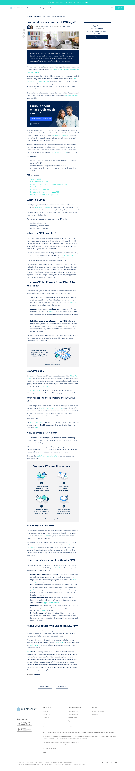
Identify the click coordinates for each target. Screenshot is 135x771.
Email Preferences (58, 764)
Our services (30, 8)
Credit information (73, 727)
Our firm (50, 8)
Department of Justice (37, 422)
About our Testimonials (79, 764)
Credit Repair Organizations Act (46, 456)
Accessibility (68, 764)
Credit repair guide (73, 711)
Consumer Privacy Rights (50, 762)
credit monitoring (67, 255)
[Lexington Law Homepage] (16, 7)
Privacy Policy (29, 762)
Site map (45, 727)
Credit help (41, 8)
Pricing (70, 724)
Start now (84, 2)
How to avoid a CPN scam (39, 189)
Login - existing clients (98, 711)
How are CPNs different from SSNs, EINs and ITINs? (49, 184)
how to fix (67, 95)
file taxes (73, 302)
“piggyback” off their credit (52, 603)
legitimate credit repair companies (64, 631)
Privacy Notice (38, 762)
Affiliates (45, 724)
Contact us (46, 717)
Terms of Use (20, 762)
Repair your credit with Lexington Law (44, 194)
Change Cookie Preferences (65, 762)
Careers (45, 721)
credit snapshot (35, 645)
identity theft (44, 386)
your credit (74, 95)
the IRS (51, 312)
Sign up (119, 8)
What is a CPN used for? (39, 182)
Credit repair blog (73, 714)
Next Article (62, 687)
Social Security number (42, 207)
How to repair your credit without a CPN (45, 192)
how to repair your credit (58, 152)
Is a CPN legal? (35, 187)
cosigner (44, 610)
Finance (36, 16)
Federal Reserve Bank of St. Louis (52, 408)
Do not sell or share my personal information (28, 764)
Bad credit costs (72, 717)
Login (111, 8)
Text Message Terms (46, 764)
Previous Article (45, 687)
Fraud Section (44, 536)
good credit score (58, 568)
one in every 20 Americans (61, 135)
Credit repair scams (33, 390)
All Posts (29, 16)
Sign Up (97, 37)
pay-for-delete (35, 590)
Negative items (72, 721)
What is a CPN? (35, 179)
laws (36, 427)
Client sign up (96, 714)
